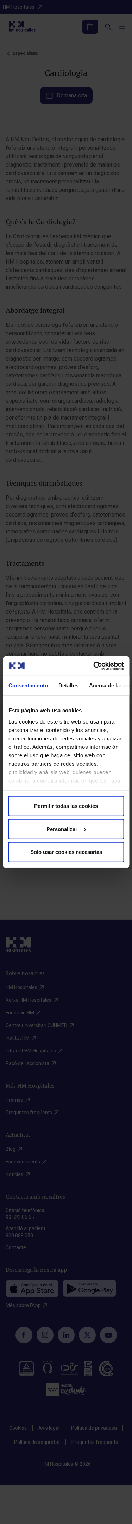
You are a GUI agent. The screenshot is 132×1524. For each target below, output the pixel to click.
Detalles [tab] (68, 685)
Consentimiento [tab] (28, 685)
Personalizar (61, 829)
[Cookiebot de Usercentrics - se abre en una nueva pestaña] (94, 665)
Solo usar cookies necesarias (66, 852)
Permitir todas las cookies (66, 806)
